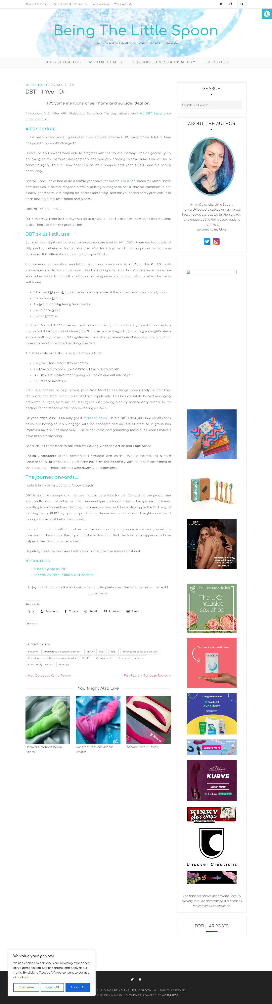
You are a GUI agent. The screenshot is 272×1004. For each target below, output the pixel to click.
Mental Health (105, 62)
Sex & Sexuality (62, 62)
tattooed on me (95, 418)
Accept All (78, 987)
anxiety (34, 651)
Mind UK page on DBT (50, 568)
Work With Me (123, 4)
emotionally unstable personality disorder (53, 658)
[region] (52, 972)
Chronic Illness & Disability (164, 62)
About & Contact (36, 4)
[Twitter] (207, 241)
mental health (105, 658)
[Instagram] (216, 241)
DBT (114, 651)
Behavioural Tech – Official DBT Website (63, 574)
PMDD (125, 181)
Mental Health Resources (70, 4)
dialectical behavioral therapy (141, 651)
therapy (64, 664)
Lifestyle (215, 62)
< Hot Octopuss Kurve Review (48, 675)
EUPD (87, 658)
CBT (102, 651)
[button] (267, 14)
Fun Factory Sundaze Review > (147, 675)
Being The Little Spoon (136, 31)
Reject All (52, 987)
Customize (26, 987)
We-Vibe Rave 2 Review (142, 747)
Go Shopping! (100, 4)
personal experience (132, 658)
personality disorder (41, 664)
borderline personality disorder (63, 651)
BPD (90, 651)
